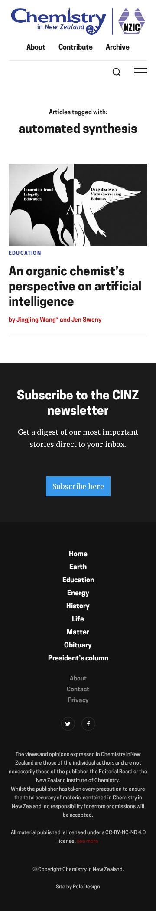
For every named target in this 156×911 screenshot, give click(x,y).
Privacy (78, 700)
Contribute (75, 47)
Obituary (78, 645)
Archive (118, 47)
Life (78, 619)
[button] (140, 72)
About (36, 47)
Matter (78, 632)
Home (78, 554)
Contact (78, 690)
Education (78, 580)
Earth (78, 567)
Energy (78, 593)
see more (87, 841)
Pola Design (86, 887)
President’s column (78, 658)
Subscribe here (78, 486)
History (78, 606)
